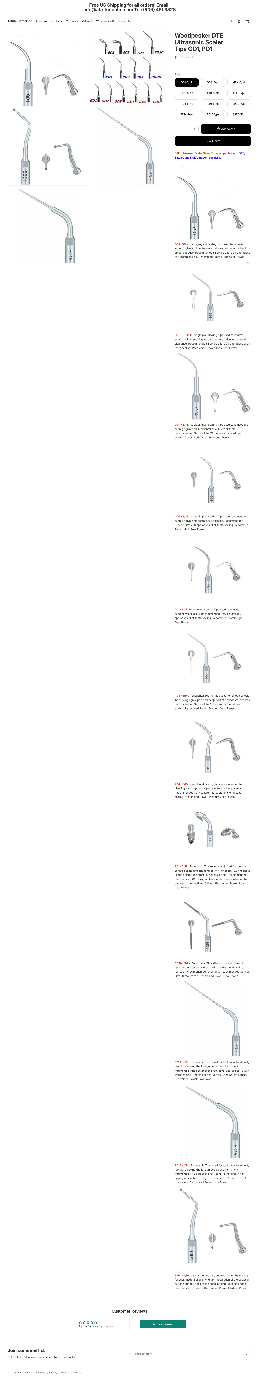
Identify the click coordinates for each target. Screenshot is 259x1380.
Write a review (162, 1324)
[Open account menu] (239, 21)
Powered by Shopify (46, 1372)
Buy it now (213, 140)
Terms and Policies (71, 1372)
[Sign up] (246, 1353)
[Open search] (231, 21)
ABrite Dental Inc (25, 1372)
